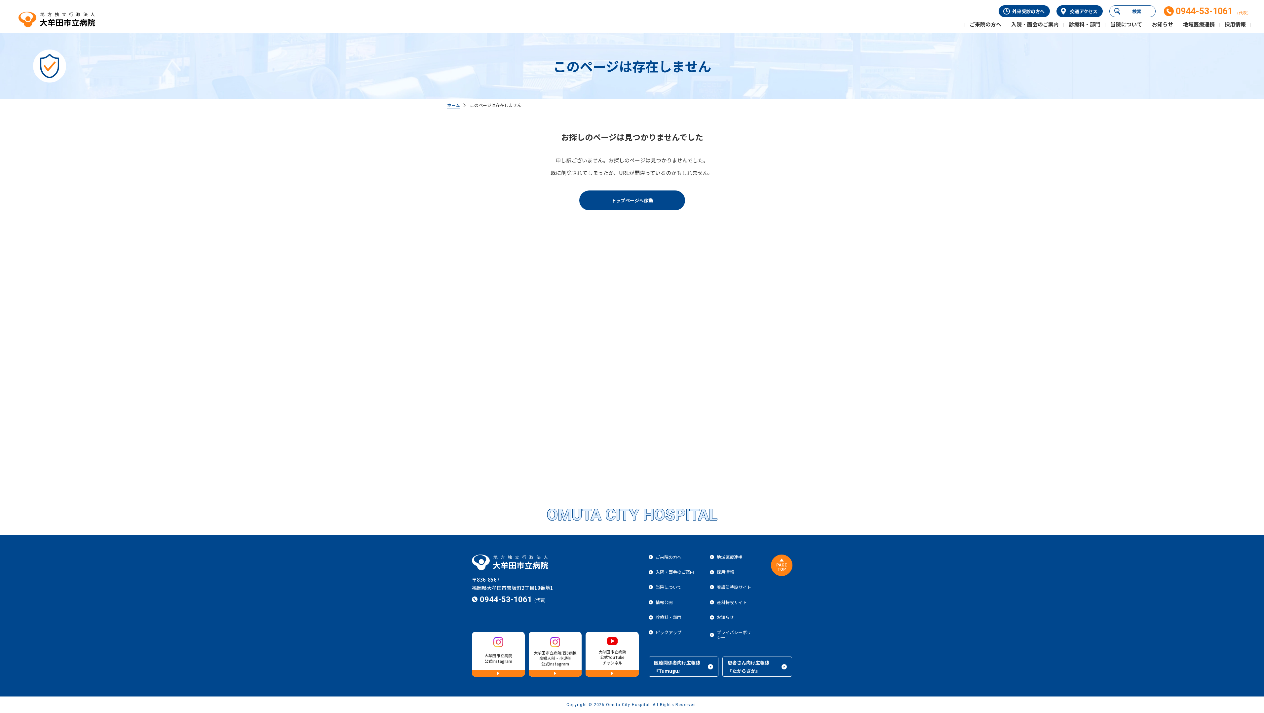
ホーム (453, 105)
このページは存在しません (495, 105)
